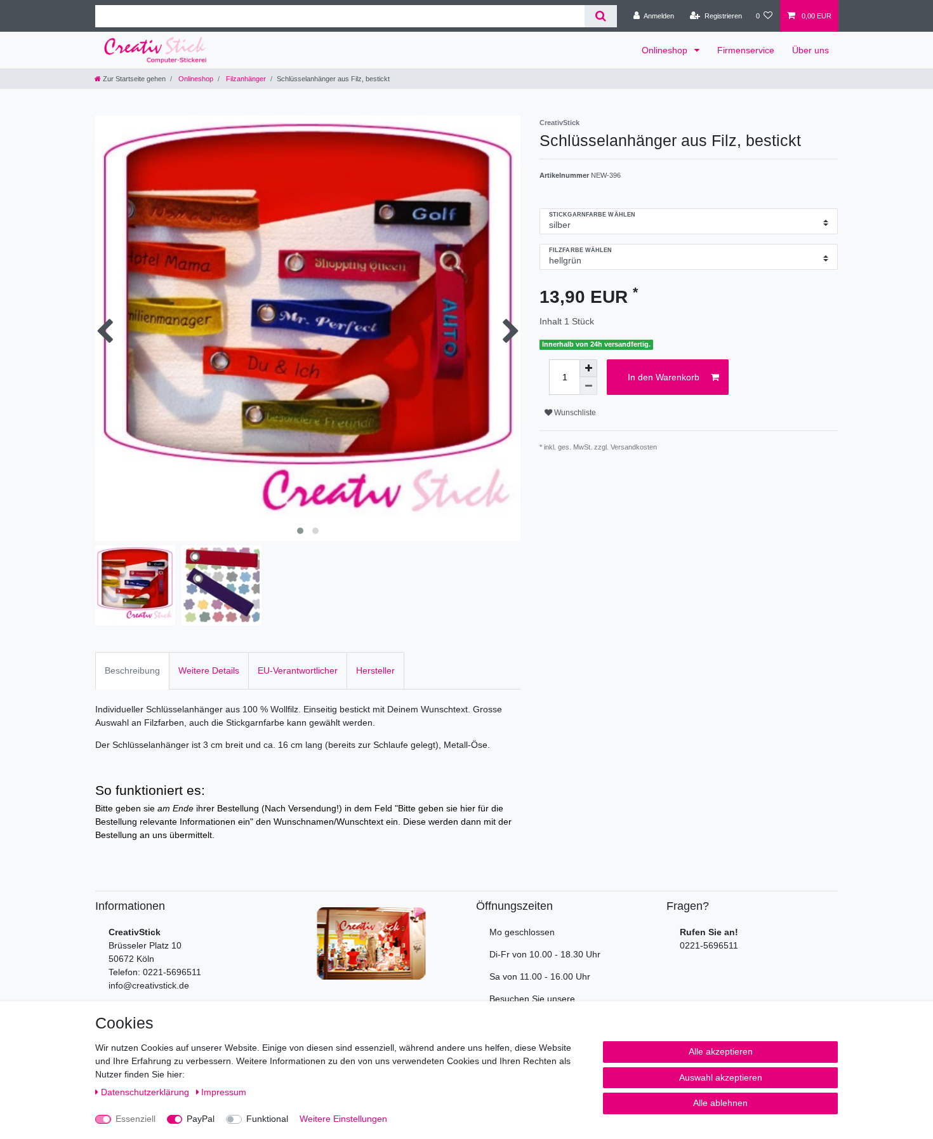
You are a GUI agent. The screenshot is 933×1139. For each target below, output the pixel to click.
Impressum (223, 1092)
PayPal (201, 1119)
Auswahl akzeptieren (720, 1077)
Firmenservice (745, 50)
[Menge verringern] (588, 386)
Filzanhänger (245, 79)
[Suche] (601, 16)
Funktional (267, 1119)
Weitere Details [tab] (208, 670)
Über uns (810, 50)
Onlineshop (666, 50)
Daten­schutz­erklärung (146, 1092)
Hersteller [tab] (375, 670)
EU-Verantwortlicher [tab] (298, 670)
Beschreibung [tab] (132, 670)
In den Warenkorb (663, 377)
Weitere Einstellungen (343, 1119)
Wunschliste (574, 412)
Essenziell (136, 1119)
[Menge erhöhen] (588, 368)
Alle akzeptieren (721, 1051)
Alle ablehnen (720, 1103)
